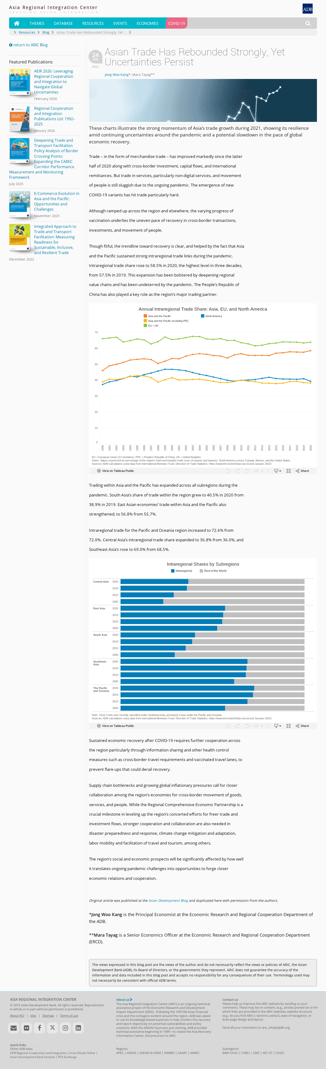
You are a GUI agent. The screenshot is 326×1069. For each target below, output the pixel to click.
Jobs (33, 1015)
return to (28, 44)
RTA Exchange (67, 1057)
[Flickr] (26, 1027)
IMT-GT (268, 1053)
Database (63, 23)
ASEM (157, 1053)
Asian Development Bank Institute (32, 1057)
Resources (93, 23)
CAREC (245, 1053)
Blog (45, 32)
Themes (37, 23)
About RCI (17, 1015)
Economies (147, 23)
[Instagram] (65, 1027)
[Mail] (13, 1027)
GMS (256, 1053)
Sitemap (48, 1015)
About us (123, 999)
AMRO (194, 1053)
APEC (120, 1053)
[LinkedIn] (78, 1027)
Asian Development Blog (168, 900)
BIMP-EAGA (230, 1053)
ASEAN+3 (145, 1053)
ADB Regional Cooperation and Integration (38, 1053)
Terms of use (69, 1015)
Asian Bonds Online (82, 1053)
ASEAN (131, 1053)
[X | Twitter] (52, 1027)
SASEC (280, 1053)
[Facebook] (39, 1027)
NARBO (169, 1053)
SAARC (182, 1053)
